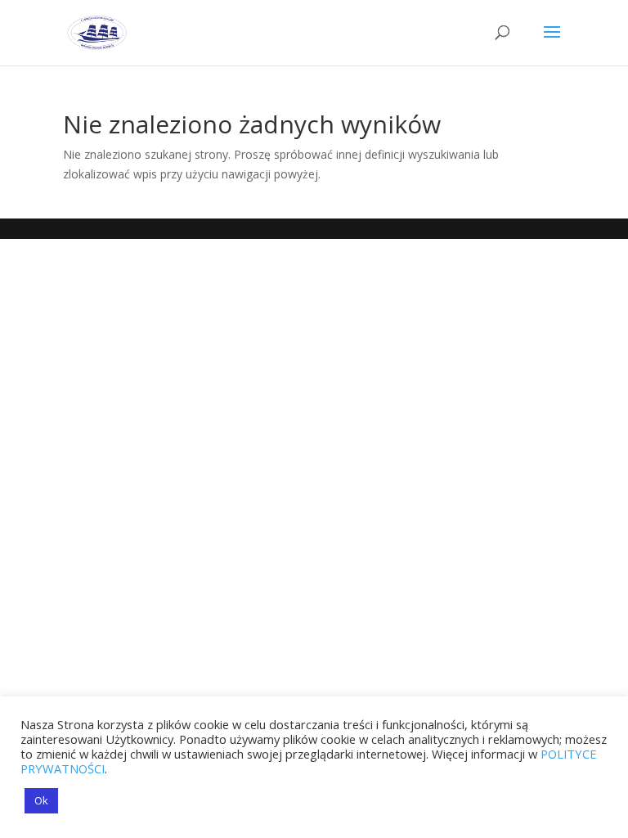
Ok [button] (41, 800)
